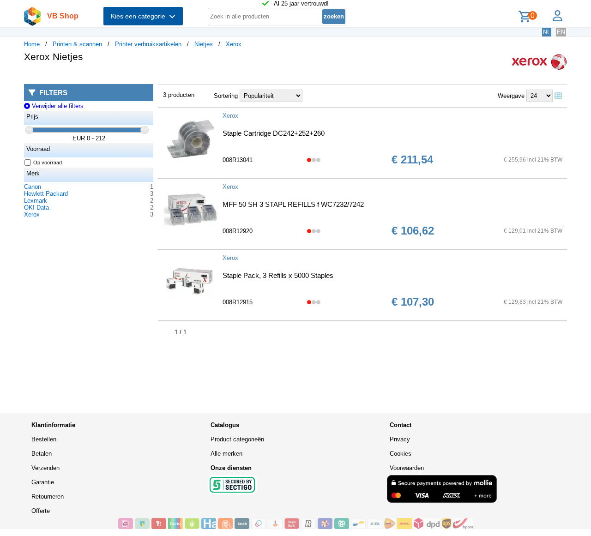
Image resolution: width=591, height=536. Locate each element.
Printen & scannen (77, 44)
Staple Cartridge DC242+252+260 (274, 133)
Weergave (511, 95)
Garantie (42, 482)
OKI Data (36, 207)
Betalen (41, 453)
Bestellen (43, 439)
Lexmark (35, 200)
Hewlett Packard (46, 193)
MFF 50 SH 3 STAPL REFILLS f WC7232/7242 (293, 204)
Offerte (40, 510)
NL (546, 32)
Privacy (400, 439)
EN (561, 32)
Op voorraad (47, 162)
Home (32, 44)
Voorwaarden (407, 467)
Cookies (400, 453)
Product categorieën (237, 439)
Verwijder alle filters (57, 105)
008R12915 (238, 302)
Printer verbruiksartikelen (148, 44)
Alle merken (226, 453)
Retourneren (47, 496)
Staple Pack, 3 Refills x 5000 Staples (278, 275)
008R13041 (238, 160)
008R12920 (238, 231)
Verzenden (45, 467)
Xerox (233, 44)
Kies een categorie (140, 16)
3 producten (178, 94)
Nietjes (203, 44)
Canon (32, 186)
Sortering (226, 95)
